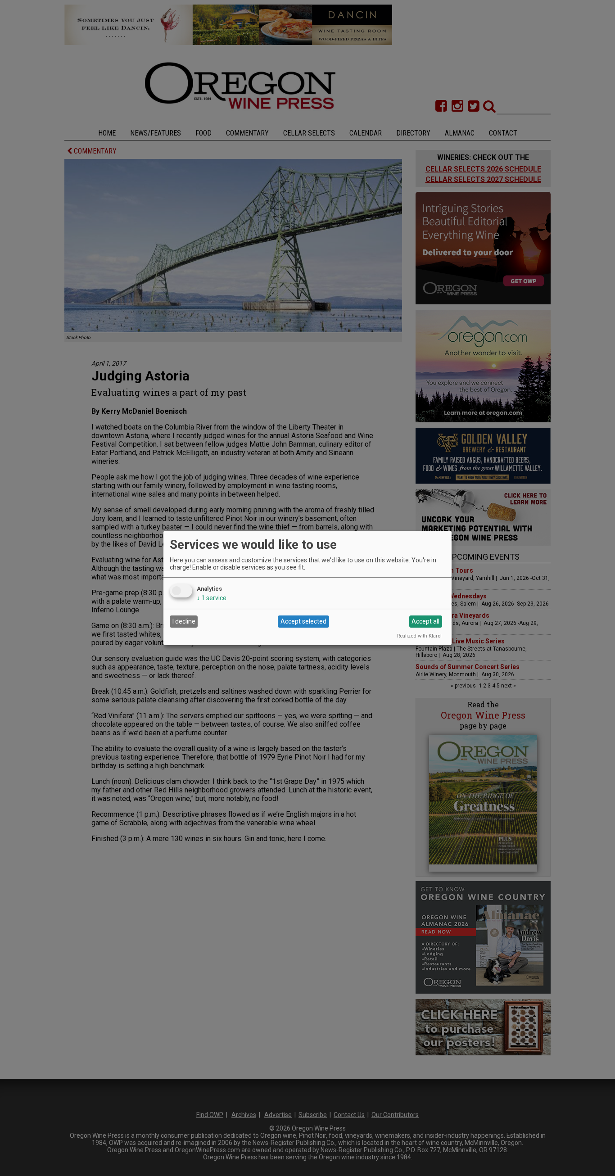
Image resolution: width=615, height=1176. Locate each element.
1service (211, 598)
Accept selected (303, 621)
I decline (183, 621)
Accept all (425, 621)
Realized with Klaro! (419, 636)
